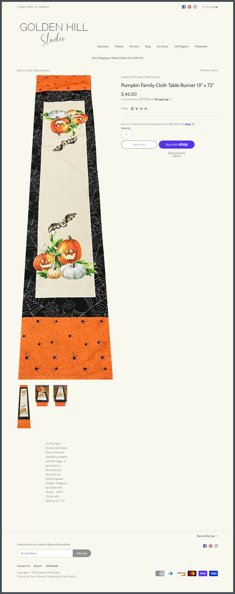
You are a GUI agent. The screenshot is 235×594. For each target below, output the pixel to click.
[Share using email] (145, 108)
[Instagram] (195, 6)
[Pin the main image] (141, 108)
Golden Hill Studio (131, 77)
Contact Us (23, 566)
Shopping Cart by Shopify (61, 576)
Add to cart (139, 144)
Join (30, 7)
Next (215, 70)
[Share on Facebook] (132, 108)
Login (21, 7)
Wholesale (52, 566)
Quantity (126, 128)
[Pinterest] (189, 6)
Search (38, 566)
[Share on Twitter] (136, 108)
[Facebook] (184, 6)
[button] (169, 99)
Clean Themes (37, 576)
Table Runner (152, 77)
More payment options (176, 154)
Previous (205, 70)
